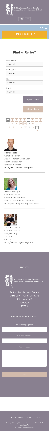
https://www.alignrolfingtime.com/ (21, 203)
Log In (37, 417)
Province (10, 88)
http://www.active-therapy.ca (18, 168)
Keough (16, 192)
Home (13, 417)
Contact (28, 417)
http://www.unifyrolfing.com (18, 242)
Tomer (8, 227)
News (20, 417)
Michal (7, 153)
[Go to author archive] (10, 145)
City (8, 79)
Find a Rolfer (24, 34)
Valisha (8, 192)
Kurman (16, 227)
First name (11, 60)
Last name (11, 70)
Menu (41, 28)
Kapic (14, 153)
